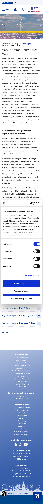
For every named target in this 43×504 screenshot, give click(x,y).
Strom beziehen (22, 357)
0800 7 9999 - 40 (24, 476)
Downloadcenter (22, 426)
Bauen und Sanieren (22, 379)
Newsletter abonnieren (22, 431)
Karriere (22, 418)
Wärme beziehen (22, 363)
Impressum (12, 493)
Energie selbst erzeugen (22, 44)
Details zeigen (30, 276)
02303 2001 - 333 (25, 474)
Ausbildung (22, 421)
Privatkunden (7, 2)
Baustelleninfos (22, 410)
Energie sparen (22, 376)
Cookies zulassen (21, 283)
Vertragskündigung (22, 381)
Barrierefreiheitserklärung (22, 434)
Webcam (22, 429)
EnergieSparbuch (22, 398)
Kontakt (22, 413)
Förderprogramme (22, 396)
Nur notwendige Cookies (21, 299)
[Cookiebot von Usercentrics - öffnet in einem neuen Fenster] (30, 203)
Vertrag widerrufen (22, 384)
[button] (7, 9)
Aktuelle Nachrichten (22, 407)
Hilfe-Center (22, 387)
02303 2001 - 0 (25, 468)
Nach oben (5, 332)
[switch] (36, 251)
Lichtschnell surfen (22, 368)
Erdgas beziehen (22, 360)
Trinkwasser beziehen (22, 365)
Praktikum (22, 423)
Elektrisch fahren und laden (22, 371)
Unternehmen (22, 415)
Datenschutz (24, 493)
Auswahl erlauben (21, 291)
